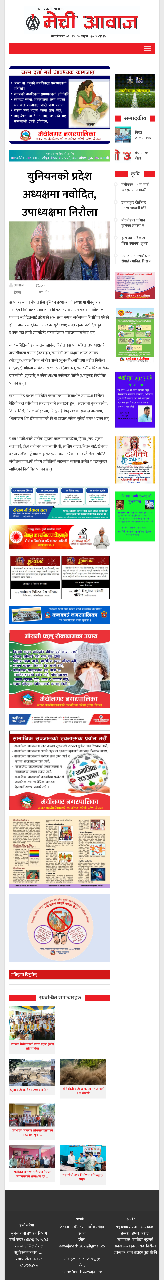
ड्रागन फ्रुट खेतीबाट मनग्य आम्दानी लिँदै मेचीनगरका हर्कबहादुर (135, 208)
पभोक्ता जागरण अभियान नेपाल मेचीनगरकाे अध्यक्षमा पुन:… (32, 1174)
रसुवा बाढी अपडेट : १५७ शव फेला (30, 1090)
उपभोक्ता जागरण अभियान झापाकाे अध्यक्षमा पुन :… (32, 1133)
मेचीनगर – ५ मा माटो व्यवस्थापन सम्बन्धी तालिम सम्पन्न (135, 190)
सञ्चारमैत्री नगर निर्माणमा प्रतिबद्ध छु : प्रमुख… (83, 1177)
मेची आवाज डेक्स (19, 285)
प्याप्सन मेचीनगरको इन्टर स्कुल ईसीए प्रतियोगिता (32, 1047)
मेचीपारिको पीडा (142, 155)
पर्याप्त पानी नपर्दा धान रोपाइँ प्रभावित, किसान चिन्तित (136, 261)
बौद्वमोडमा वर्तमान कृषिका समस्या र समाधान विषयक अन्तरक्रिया (133, 228)
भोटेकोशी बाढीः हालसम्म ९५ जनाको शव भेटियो (83, 1091)
